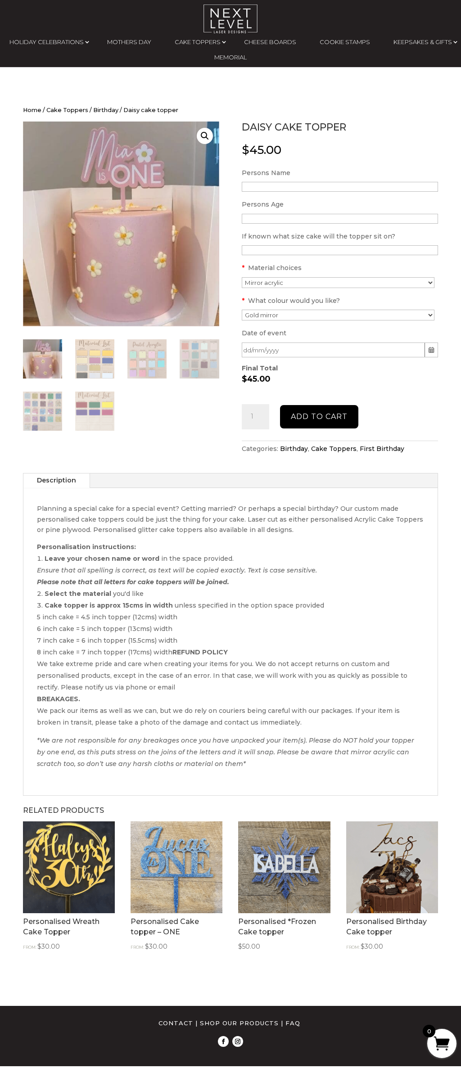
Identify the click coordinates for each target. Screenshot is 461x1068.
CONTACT (175, 1023)
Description (56, 480)
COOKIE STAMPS (345, 41)
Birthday (105, 110)
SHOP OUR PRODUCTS (239, 1023)
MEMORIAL (230, 57)
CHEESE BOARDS (270, 41)
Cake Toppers (67, 110)
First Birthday (382, 449)
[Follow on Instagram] (237, 1041)
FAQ (292, 1023)
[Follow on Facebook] (223, 1041)
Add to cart (319, 416)
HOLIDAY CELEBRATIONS (46, 41)
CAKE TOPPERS (198, 41)
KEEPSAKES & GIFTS (422, 41)
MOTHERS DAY (129, 41)
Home (32, 110)
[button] (205, 136)
